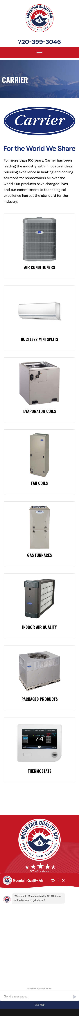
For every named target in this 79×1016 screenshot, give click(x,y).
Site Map (40, 1004)
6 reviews (42, 871)
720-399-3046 (39, 42)
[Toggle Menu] (39, 52)
